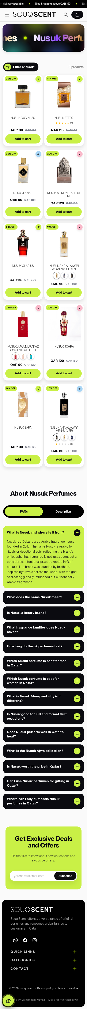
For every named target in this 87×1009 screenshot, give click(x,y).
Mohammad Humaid (34, 999)
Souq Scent (26, 988)
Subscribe (65, 876)
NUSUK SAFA (22, 427)
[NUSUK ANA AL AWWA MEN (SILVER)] (71, 275)
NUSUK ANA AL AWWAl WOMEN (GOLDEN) (64, 267)
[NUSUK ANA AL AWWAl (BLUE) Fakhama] (64, 275)
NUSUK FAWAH (23, 193)
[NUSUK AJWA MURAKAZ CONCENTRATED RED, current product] (15, 356)
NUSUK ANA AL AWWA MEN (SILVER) (64, 429)
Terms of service (68, 988)
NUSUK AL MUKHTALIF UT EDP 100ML (64, 194)
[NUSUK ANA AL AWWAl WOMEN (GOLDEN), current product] (56, 275)
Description (63, 511)
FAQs (24, 511)
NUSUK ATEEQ (64, 118)
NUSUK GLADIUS (23, 266)
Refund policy (45, 988)
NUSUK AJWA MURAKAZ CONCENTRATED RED (23, 348)
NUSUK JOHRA (64, 346)
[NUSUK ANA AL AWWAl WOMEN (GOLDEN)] (64, 437)
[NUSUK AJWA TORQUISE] (30, 356)
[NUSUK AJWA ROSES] (23, 356)
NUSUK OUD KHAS (23, 118)
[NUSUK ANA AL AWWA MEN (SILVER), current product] (56, 437)
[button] (6, 14)
